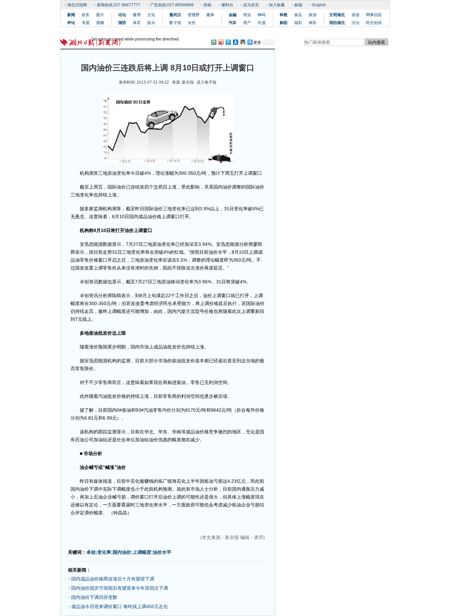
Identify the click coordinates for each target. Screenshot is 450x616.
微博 (137, 15)
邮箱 (298, 5)
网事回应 (374, 15)
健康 (210, 15)
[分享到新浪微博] (220, 42)
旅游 (313, 15)
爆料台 (227, 5)
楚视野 (194, 15)
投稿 (207, 5)
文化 (151, 15)
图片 (100, 15)
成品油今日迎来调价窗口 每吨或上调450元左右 (119, 606)
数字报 (175, 22)
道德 (355, 15)
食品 (298, 15)
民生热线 (374, 22)
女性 (192, 22)
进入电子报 (206, 82)
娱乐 (151, 22)
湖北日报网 (77, 5)
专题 (86, 22)
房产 (247, 22)
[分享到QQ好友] (242, 42)
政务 (86, 15)
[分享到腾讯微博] (228, 42)
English (319, 5)
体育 (137, 22)
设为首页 (251, 5)
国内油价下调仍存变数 (94, 597)
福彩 (298, 22)
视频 (100, 22)
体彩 (313, 22)
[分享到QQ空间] (213, 42)
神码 (262, 15)
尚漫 (262, 22)
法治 (355, 22)
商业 (247, 15)
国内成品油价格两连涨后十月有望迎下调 (112, 578)
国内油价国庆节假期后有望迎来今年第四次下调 (119, 588)
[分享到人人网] (235, 42)
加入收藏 (277, 5)
